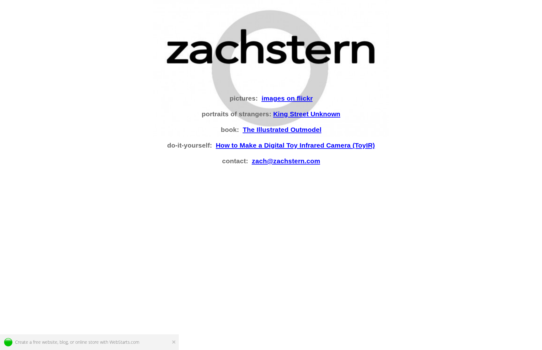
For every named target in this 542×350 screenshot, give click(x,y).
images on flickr (287, 98)
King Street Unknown (306, 114)
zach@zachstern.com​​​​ (286, 161)
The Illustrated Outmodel (282, 129)
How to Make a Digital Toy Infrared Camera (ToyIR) (295, 145)
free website (45, 342)
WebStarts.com (124, 342)
